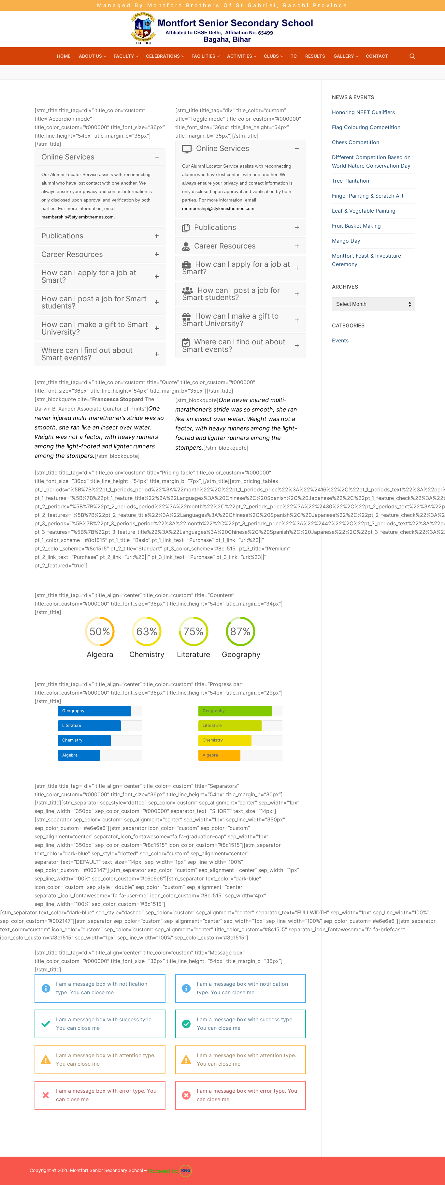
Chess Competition (355, 142)
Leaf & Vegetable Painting (363, 210)
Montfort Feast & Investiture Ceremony (366, 259)
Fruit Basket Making (356, 225)
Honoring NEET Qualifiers (363, 112)
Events (340, 340)
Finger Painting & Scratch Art (368, 195)
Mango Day (346, 240)
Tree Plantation (350, 180)
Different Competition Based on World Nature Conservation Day (371, 161)
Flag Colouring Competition (366, 127)
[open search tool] (412, 56)
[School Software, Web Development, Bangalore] (170, 1170)
